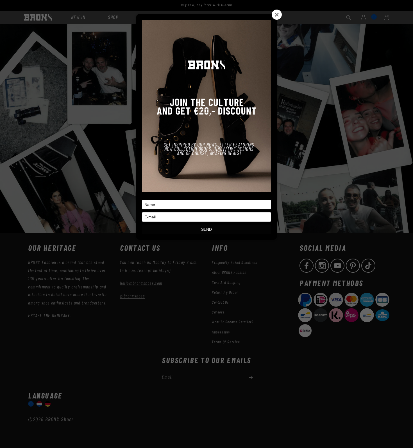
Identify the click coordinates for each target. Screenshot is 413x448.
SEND (206, 229)
